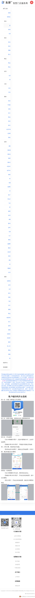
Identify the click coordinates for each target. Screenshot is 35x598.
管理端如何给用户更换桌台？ (25, 390)
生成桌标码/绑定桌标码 (21, 379)
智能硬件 (17, 542)
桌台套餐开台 (20, 385)
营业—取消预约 (8, 385)
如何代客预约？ (8, 382)
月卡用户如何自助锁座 (19, 374)
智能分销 (17, 545)
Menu (31, 2)
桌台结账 (14, 389)
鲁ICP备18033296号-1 (30, 593)
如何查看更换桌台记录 (9, 379)
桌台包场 (14, 385)
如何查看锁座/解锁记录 (12, 380)
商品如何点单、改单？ (23, 389)
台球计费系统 (17, 536)
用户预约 (17, 561)
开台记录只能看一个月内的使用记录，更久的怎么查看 (15, 376)
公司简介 (17, 576)
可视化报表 (17, 567)
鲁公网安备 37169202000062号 (28, 596)
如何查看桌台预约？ (21, 387)
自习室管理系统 (17, 539)
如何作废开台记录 (29, 374)
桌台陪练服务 (12, 387)
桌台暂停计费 (27, 385)
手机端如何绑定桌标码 (7, 374)
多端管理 (17, 564)
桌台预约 (28, 387)
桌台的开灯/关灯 (8, 390)
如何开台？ (23, 392)
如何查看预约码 (15, 384)
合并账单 (15, 390)
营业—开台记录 (17, 382)
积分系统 (17, 552)
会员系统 (17, 549)
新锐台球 (17, 585)
